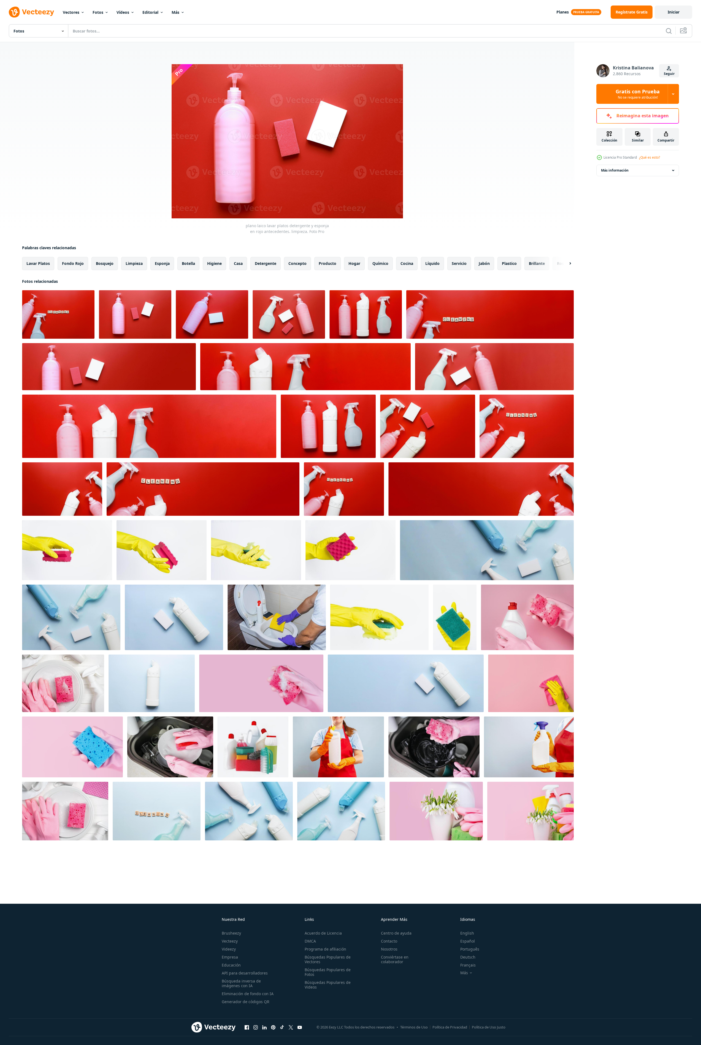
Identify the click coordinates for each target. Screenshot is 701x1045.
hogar (354, 263)
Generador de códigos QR (245, 1001)
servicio (459, 263)
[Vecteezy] (31, 12)
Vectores (71, 12)
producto (327, 263)
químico (380, 263)
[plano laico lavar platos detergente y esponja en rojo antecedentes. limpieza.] (135, 314)
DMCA (310, 941)
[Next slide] (565, 263)
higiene (214, 263)
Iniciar (674, 12)
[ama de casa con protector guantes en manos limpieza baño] (277, 617)
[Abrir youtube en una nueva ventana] (299, 1027)
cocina (406, 263)
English (467, 933)
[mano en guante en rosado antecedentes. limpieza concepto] (531, 683)
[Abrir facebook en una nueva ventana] (247, 1027)
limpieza (134, 263)
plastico (509, 263)
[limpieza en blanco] (253, 746)
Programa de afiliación (325, 949)
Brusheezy (231, 933)
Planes (562, 12)
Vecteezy (230, 941)
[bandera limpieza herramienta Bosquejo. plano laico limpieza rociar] (305, 366)
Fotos (98, 12)
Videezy (229, 949)
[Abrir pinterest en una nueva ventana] (273, 1027)
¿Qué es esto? (649, 157)
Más (175, 12)
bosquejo (104, 263)
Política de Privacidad (449, 1027)
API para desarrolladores (245, 973)
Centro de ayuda (396, 933)
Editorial (150, 12)
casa (238, 263)
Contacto (389, 941)
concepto (297, 263)
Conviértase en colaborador (394, 959)
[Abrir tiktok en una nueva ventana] (282, 1027)
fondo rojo (73, 263)
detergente (265, 263)
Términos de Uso (414, 1027)
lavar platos (38, 263)
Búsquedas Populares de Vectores (328, 959)
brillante (537, 263)
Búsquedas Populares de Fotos (328, 972)
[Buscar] (668, 31)
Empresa (230, 957)
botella (188, 263)
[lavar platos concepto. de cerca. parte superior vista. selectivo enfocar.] (65, 811)
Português (469, 949)
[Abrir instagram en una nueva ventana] (255, 1027)
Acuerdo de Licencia (323, 933)
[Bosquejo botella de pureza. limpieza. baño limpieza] (152, 683)
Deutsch (467, 957)
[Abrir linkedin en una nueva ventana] (264, 1027)
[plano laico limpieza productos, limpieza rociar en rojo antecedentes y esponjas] (427, 426)
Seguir (669, 73)
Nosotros (389, 949)
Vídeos (123, 12)
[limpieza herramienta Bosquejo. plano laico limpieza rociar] (365, 314)
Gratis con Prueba (638, 94)
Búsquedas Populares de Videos (328, 985)
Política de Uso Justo (488, 1027)
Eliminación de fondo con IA (248, 993)
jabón (484, 263)
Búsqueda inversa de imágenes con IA (241, 983)
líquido (432, 263)
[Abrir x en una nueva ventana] (291, 1027)
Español (467, 941)
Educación (231, 965)
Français (468, 965)
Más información (615, 170)
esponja (162, 263)
